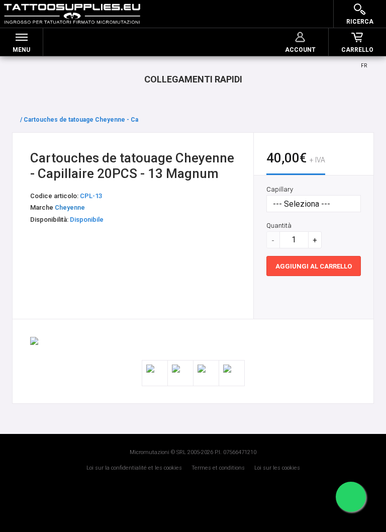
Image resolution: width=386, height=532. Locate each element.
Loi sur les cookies (277, 468)
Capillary (279, 189)
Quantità (279, 225)
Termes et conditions (218, 468)
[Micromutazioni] (72, 14)
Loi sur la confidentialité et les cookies (134, 468)
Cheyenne (70, 207)
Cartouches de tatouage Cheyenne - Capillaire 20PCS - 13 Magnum (120, 119)
